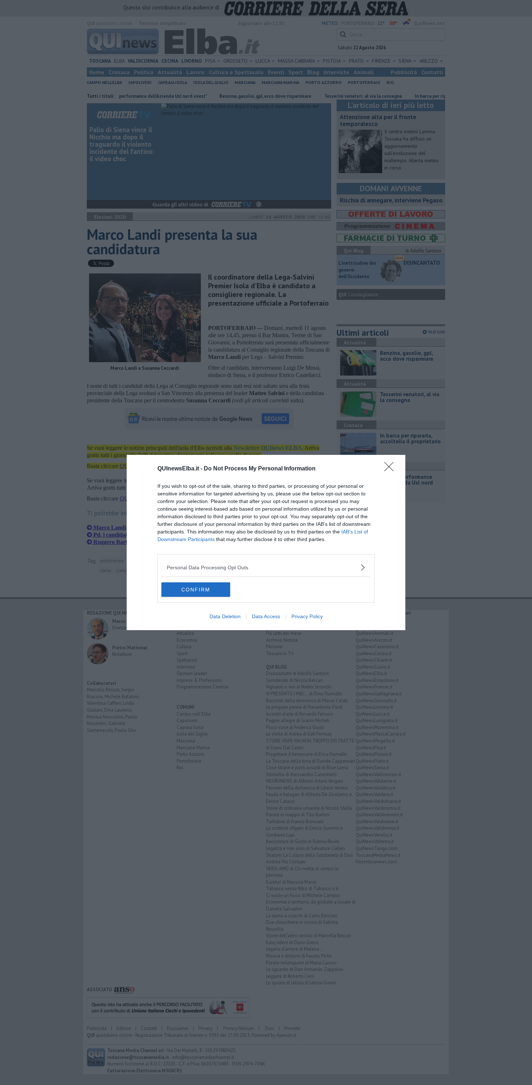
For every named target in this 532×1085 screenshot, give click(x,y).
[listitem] (266, 567)
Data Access (266, 616)
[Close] (391, 469)
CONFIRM (195, 589)
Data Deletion (225, 616)
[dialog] (266, 542)
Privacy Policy (307, 616)
